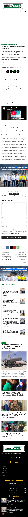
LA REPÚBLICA (4, 390)
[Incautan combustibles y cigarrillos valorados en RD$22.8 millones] (14, 360)
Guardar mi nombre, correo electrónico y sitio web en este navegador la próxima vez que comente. (14, 231)
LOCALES (9, 44)
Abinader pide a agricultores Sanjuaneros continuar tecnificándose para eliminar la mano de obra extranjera (10, 332)
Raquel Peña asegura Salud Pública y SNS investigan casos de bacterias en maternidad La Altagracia (13, 414)
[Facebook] (18, 11)
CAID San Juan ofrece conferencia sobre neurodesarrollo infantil (10, 312)
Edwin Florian (6, 67)
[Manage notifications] (3, 514)
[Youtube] (25, 11)
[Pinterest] (14, 71)
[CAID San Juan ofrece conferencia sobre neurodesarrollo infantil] (22, 313)
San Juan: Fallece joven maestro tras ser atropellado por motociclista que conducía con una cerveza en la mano (11, 302)
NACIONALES (14, 44)
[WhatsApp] (18, 71)
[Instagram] (20, 11)
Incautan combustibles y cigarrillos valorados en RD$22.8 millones (11, 346)
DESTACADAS (4, 44)
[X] (23, 11)
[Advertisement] (14, 28)
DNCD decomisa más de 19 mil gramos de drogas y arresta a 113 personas (12, 435)
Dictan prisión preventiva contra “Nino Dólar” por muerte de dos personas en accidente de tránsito (12, 393)
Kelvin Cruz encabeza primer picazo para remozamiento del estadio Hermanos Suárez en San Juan (10, 291)
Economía (4, 342)
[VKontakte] (17, 458)
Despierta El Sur (4, 350)
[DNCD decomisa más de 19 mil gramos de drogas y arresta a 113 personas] (14, 426)
